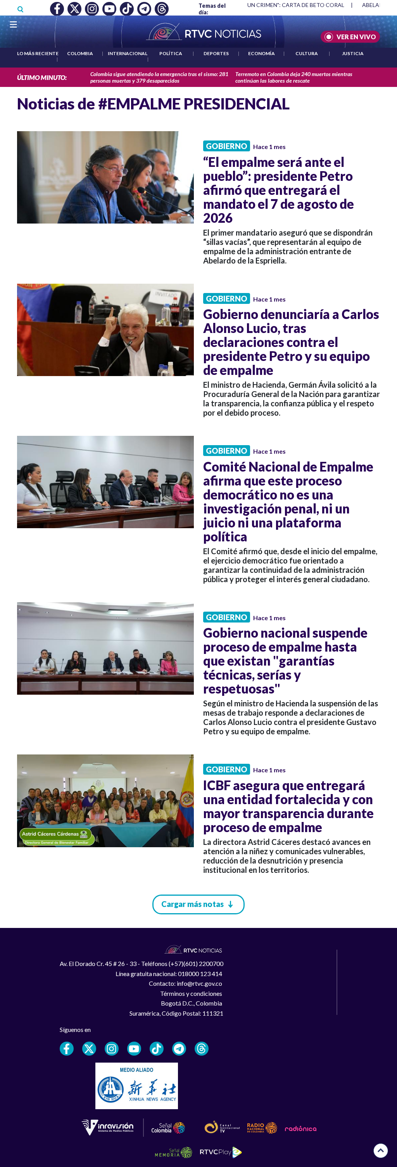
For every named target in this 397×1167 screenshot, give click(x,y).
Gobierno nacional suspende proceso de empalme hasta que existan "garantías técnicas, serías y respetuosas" (285, 660)
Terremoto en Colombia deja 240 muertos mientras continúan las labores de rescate (293, 77)
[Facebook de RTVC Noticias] (67, 1049)
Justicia (353, 53)
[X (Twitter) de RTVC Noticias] (89, 1049)
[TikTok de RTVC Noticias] (157, 1049)
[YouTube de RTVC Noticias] (134, 1049)
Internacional (127, 53)
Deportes (216, 53)
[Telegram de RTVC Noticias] (179, 1049)
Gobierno (226, 146)
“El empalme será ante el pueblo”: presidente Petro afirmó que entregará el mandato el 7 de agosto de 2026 (278, 189)
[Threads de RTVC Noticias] (202, 1049)
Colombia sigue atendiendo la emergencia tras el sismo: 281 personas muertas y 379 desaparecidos (159, 77)
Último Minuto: (42, 77)
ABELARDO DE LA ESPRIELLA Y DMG (274, 5)
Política (170, 53)
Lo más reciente (38, 53)
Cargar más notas (192, 904)
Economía (261, 53)
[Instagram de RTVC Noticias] (112, 1049)
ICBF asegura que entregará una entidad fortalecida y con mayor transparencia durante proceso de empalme (288, 806)
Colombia (80, 53)
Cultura (306, 53)
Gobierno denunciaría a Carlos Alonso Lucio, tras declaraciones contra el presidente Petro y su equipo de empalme (291, 342)
